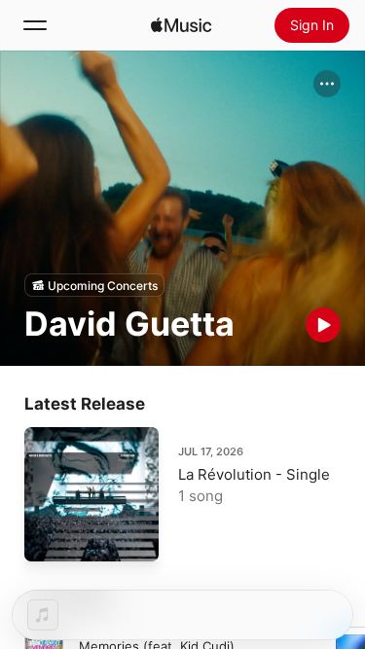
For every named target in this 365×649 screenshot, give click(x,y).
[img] (181, 25)
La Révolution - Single (254, 474)
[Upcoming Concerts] (94, 285)
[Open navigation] (35, 25)
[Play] (323, 325)
